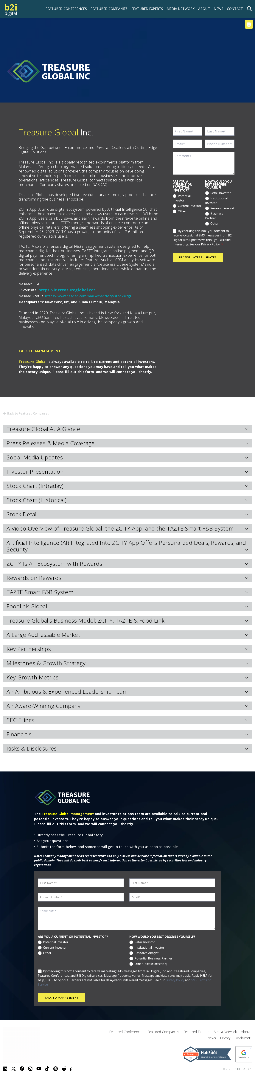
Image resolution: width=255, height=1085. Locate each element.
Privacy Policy (174, 980)
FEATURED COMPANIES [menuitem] (109, 8)
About (245, 1031)
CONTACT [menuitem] (235, 8)
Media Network (225, 1031)
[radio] (187, 198)
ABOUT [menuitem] (204, 8)
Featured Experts (196, 1031)
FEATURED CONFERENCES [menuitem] (66, 8)
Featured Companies (163, 1031)
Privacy (225, 1038)
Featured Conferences (126, 1031)
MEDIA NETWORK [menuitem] (181, 8)
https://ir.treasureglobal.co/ (66, 289)
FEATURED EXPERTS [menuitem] (147, 8)
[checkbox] (187, 203)
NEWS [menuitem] (218, 8)
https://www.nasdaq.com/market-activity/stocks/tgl (88, 296)
